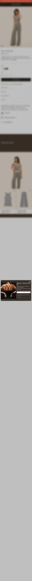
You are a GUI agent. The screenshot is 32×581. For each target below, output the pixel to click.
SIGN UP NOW (23, 292)
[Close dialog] (29, 282)
